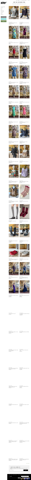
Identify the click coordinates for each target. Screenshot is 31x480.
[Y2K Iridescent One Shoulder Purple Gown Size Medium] (14, 286)
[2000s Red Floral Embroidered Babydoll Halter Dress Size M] (14, 53)
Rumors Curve (2, 14)
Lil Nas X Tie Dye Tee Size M (12, 313)
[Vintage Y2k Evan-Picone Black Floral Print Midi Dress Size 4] (24, 33)
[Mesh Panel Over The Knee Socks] (14, 211)
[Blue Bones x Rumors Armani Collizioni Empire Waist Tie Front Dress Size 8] (14, 450)
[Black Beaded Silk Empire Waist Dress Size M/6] (24, 377)
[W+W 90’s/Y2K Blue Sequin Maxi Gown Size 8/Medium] (24, 286)
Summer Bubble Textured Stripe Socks (24, 201)
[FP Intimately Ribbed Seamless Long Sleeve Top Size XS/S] (14, 13)
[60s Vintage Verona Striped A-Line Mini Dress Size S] (24, 396)
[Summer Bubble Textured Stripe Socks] (24, 191)
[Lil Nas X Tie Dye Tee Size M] (14, 305)
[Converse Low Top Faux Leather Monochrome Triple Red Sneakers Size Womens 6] (14, 250)
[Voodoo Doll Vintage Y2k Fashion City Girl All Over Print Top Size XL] (14, 172)
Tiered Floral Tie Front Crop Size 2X (24, 161)
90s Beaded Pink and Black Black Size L (13, 404)
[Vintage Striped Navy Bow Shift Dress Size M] (14, 268)
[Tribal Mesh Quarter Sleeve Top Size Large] (24, 341)
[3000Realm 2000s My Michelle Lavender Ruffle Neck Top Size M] (24, 172)
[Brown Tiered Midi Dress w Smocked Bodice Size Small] (14, 92)
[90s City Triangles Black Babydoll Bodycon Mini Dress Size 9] (24, 53)
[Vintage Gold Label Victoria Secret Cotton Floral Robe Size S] (14, 377)
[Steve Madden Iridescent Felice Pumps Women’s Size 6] (24, 231)
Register (19, 0)
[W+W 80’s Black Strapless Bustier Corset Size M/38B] (24, 359)
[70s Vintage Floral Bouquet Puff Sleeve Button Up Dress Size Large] (24, 73)
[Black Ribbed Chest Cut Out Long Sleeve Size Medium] (24, 13)
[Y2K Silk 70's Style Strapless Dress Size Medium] (14, 33)
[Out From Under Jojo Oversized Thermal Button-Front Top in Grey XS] (14, 359)
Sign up (26, 470)
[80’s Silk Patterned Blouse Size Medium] (24, 323)
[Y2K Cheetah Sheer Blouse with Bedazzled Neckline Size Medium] (14, 191)
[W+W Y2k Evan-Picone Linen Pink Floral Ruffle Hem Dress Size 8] (24, 112)
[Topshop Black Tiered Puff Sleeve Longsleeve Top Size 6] (24, 132)
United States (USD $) (24, 0)
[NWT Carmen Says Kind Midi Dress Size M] (14, 414)
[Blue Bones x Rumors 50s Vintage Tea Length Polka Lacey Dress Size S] (14, 432)
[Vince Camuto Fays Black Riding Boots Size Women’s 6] (14, 231)
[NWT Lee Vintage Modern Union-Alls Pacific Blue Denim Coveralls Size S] (24, 268)
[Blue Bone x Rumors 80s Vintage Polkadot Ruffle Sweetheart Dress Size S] (24, 414)
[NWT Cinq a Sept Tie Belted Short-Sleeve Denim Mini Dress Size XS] (14, 73)
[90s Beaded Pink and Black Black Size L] (14, 396)
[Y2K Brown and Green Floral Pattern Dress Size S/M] (24, 92)
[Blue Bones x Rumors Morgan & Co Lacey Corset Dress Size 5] (14, 323)
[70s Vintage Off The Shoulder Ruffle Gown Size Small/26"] (24, 305)
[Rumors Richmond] (3, 3)
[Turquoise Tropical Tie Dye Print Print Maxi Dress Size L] (14, 112)
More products (27, 463)
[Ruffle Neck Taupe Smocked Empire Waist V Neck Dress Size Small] (14, 132)
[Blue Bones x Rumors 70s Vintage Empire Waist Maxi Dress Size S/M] (24, 450)
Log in (16, 0)
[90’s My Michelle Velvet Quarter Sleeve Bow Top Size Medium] (14, 341)
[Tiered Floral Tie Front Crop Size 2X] (24, 152)
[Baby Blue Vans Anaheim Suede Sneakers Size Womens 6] (24, 250)
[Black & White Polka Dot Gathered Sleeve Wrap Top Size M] (14, 152)
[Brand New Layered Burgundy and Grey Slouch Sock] (24, 211)
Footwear (1, 13)
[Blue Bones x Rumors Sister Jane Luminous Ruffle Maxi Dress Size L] (24, 432)
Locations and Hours (3, 21)
